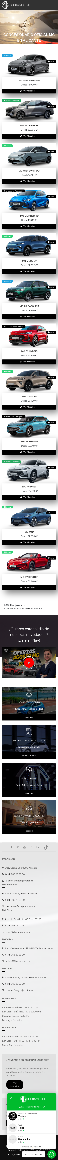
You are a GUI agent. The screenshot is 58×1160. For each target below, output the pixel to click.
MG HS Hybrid (29, 441)
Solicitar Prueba (29, 755)
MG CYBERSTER (29, 577)
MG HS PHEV (29, 486)
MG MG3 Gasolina (29, 80)
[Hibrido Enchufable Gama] (29, 109)
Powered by (31, 1147)
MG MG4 (29, 531)
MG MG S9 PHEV (29, 125)
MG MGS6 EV (29, 396)
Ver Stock (29, 717)
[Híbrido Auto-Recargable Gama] (29, 200)
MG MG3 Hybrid (29, 215)
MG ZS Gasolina (29, 306)
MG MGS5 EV (29, 260)
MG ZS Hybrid (29, 351)
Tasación (29, 831)
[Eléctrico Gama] (29, 155)
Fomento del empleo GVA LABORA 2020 (29, 1150)
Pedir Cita (29, 794)
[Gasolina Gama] (29, 64)
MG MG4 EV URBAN (29, 170)
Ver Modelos (29, 90)
